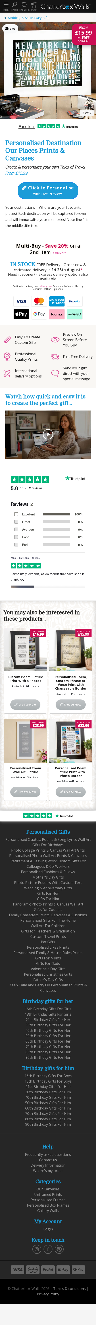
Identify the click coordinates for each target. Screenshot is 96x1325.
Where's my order (48, 1170)
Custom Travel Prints (48, 936)
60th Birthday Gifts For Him (48, 1108)
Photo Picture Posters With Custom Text (48, 882)
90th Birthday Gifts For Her (48, 1057)
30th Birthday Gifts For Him (48, 1092)
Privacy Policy (48, 1294)
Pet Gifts (48, 941)
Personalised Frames (48, 1199)
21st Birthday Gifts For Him (48, 1086)
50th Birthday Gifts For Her (48, 1035)
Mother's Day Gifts (48, 877)
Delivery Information (48, 1165)
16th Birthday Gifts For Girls (48, 1008)
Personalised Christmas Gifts (48, 974)
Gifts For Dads (48, 963)
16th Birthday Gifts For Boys (48, 1075)
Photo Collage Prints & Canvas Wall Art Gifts (48, 850)
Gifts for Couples (48, 909)
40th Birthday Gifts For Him (48, 1097)
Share (10, 28)
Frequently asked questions (48, 1154)
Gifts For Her (48, 893)
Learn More (59, 253)
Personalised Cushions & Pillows (48, 871)
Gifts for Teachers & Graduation (48, 931)
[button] (14, 6)
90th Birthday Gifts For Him (48, 1124)
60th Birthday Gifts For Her (48, 1041)
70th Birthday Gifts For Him (48, 1113)
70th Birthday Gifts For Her (48, 1046)
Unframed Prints (48, 1194)
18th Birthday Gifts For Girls (48, 1014)
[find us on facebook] (48, 1248)
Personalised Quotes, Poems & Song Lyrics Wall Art (48, 839)
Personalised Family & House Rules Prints (48, 952)
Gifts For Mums (48, 958)
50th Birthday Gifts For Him (48, 1102)
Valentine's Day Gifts (48, 968)
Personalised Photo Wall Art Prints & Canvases (48, 855)
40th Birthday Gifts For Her (48, 1030)
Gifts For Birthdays (48, 844)
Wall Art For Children (48, 925)
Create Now (27, 704)
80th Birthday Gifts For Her (48, 1052)
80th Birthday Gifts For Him (48, 1118)
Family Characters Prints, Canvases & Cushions (48, 914)
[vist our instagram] (37, 1248)
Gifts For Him (48, 898)
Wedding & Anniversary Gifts (28, 18)
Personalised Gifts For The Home (48, 920)
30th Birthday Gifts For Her (48, 1025)
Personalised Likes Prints (48, 947)
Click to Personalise (50, 190)
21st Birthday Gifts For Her (48, 1019)
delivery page (45, 286)
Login (48, 1229)
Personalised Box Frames (48, 1205)
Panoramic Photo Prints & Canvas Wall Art (48, 904)
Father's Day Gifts (48, 979)
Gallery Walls (48, 1210)
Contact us (48, 1159)
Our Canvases (48, 1189)
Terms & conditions (69, 1288)
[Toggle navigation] (6, 4)
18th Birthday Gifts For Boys (48, 1081)
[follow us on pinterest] (59, 1248)
